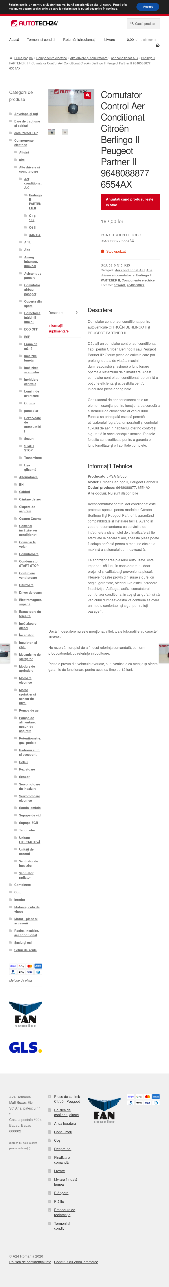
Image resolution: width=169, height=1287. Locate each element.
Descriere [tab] (56, 312)
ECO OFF (31, 329)
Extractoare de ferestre (30, 613)
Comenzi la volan (27, 544)
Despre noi (62, 1148)
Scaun (29, 438)
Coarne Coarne (30, 518)
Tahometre (27, 830)
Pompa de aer (29, 710)
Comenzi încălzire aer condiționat (28, 530)
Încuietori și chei (28, 644)
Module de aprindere (27, 668)
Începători (26, 635)
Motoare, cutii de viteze (27, 909)
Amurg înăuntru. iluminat (31, 261)
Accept (148, 7)
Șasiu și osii (23, 942)
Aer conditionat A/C (124, 58)
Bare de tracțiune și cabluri (27, 123)
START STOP (29, 448)
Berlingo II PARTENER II (35, 201)
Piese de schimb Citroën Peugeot (67, 1099)
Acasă (14, 39)
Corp (18, 892)
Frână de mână (30, 346)
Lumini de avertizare (31, 393)
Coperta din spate (33, 303)
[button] (87, 95)
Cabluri (24, 491)
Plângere (61, 1192)
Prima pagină (23, 58)
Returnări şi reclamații (79, 39)
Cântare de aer (30, 499)
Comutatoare (29, 554)
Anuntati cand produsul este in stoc (129, 202)
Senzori (24, 776)
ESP (27, 336)
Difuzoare (26, 585)
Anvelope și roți (26, 113)
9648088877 (135, 285)
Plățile (59, 1201)
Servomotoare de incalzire (29, 786)
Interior (19, 899)
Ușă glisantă (30, 467)
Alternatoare (28, 477)
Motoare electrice (25, 680)
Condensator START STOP (29, 563)
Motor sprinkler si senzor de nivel (27, 696)
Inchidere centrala (31, 381)
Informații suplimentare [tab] (58, 328)
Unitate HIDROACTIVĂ (29, 839)
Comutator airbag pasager (32, 289)
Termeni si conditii (41, 39)
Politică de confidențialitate (66, 1112)
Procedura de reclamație (64, 1212)
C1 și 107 (33, 217)
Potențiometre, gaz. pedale (30, 740)
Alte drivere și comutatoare (89, 58)
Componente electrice (51, 58)
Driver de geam (30, 592)
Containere (22, 884)
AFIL (27, 242)
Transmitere (33, 457)
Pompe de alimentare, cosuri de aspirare (27, 724)
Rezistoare (27, 769)
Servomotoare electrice (29, 798)
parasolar (31, 410)
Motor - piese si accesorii (26, 920)
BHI (21, 484)
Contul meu (63, 1131)
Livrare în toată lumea (65, 1182)
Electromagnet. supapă (30, 601)
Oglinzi (29, 403)
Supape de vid (30, 815)
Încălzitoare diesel (28, 625)
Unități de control (26, 851)
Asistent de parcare (32, 275)
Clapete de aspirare (27, 508)
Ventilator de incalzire (28, 863)
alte (22, 159)
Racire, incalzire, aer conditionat (26, 932)
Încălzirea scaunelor (31, 369)
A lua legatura (65, 1123)
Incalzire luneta (30, 358)
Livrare (109, 39)
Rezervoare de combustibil (32, 424)
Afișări (24, 152)
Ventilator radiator (26, 875)
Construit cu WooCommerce (76, 1261)
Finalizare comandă (62, 1160)
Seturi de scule (25, 950)
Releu (23, 762)
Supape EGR (28, 822)
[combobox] (143, 23)
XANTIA (34, 235)
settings (111, 9)
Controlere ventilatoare (28, 575)
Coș (57, 1140)
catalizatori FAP (26, 133)
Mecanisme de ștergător (30, 656)
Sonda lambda (30, 807)
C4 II (32, 227)
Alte (27, 249)
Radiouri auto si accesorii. (29, 752)
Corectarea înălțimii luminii (32, 317)
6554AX (119, 285)
